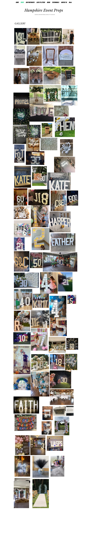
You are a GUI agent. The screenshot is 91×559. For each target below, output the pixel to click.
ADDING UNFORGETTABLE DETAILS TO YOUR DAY (45, 14)
